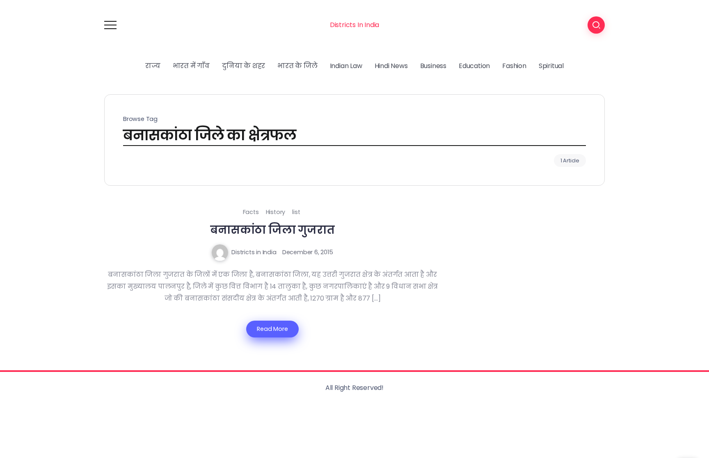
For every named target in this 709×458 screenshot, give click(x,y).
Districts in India (253, 252)
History (276, 212)
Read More (272, 329)
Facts (251, 212)
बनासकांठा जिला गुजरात (272, 229)
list (296, 212)
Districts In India (354, 25)
